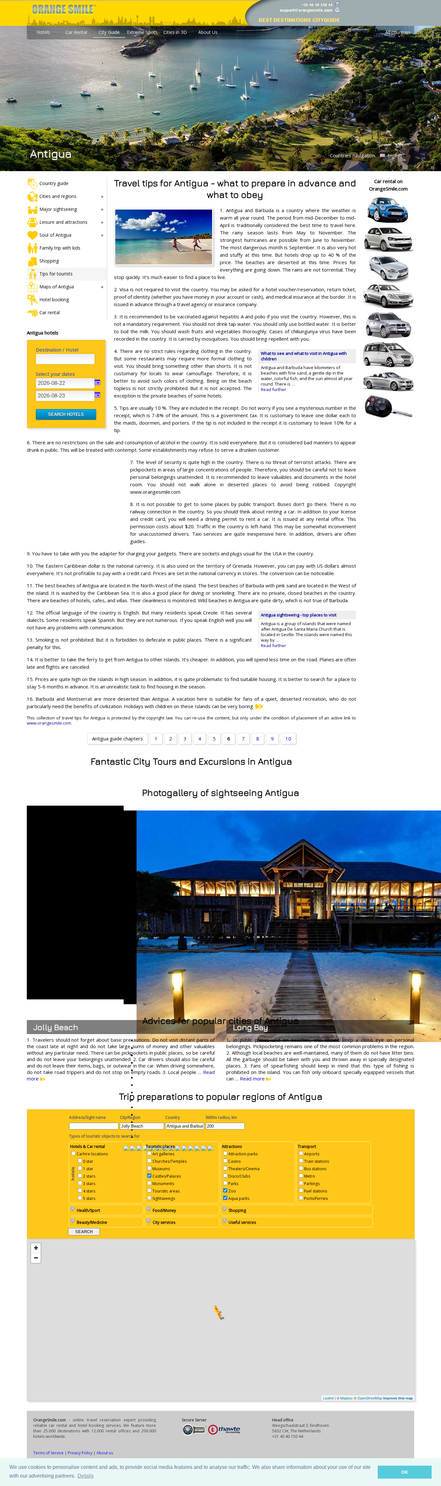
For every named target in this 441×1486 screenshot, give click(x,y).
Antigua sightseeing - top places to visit (298, 615)
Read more (253, 1078)
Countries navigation (352, 155)
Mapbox (346, 1397)
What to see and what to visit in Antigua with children (304, 356)
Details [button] (85, 1476)
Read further (273, 389)
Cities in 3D (175, 32)
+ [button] (36, 1248)
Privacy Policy (80, 1453)
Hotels (43, 32)
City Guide (109, 32)
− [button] (36, 1258)
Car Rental (76, 32)
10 (288, 738)
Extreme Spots (142, 32)
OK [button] (404, 1472)
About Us (208, 32)
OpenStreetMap (369, 1397)
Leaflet (328, 1397)
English (394, 155)
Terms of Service (48, 1453)
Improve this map (398, 1398)
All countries (398, 32)
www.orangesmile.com (49, 723)
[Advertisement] (75, 500)
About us (105, 1453)
